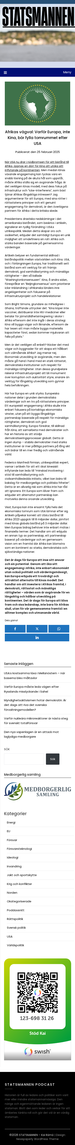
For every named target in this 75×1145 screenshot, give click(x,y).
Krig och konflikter (19, 884)
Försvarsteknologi (19, 849)
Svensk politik (16, 928)
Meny (67, 72)
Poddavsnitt (15, 910)
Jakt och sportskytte (22, 875)
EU (8, 831)
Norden (12, 893)
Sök (7, 749)
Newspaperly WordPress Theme (37, 1139)
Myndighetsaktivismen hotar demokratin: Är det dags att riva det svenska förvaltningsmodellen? (35, 705)
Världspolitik (15, 945)
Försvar (12, 840)
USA (9, 936)
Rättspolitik (15, 919)
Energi (11, 822)
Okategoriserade (19, 901)
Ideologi (12, 857)
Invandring (14, 866)
